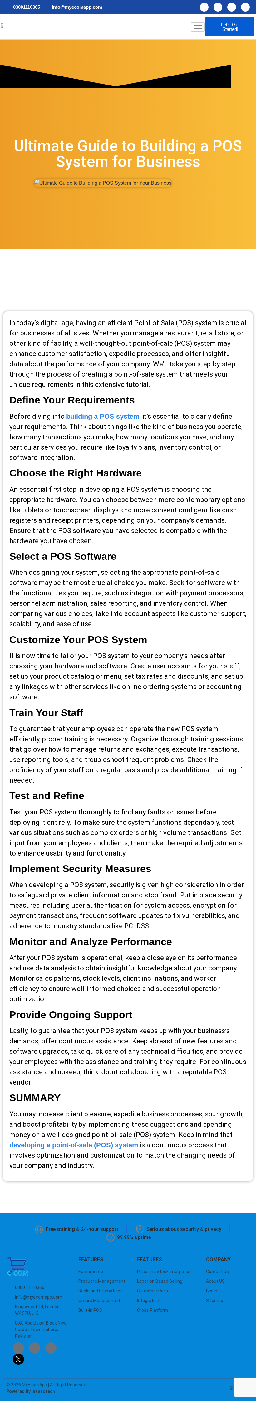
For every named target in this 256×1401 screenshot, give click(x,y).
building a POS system (103, 416)
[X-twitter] (245, 7)
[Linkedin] (231, 7)
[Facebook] (204, 7)
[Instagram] (218, 7)
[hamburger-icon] (198, 27)
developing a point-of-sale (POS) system (73, 1145)
